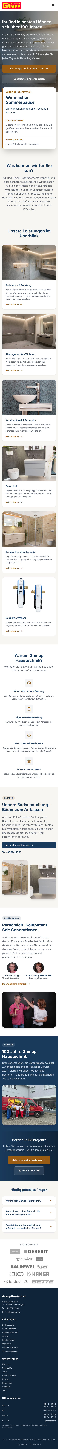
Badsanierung (8, 1325)
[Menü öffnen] (53, 5)
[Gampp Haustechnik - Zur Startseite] (11, 5)
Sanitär (5, 1336)
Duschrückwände (10, 1347)
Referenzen (7, 1383)
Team (4, 1371)
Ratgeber (6, 1387)
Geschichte (7, 1368)
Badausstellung (9, 1375)
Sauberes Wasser (10, 1351)
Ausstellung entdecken (17, 845)
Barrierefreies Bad (10, 1332)
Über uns (6, 1364)
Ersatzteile (6, 1344)
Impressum (22, 1444)
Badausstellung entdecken (29, 78)
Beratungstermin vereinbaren (27, 68)
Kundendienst (8, 1340)
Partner (5, 1379)
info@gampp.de (12, 1312)
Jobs (4, 1390)
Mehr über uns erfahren (14, 984)
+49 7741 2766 (13, 852)
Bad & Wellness (9, 1328)
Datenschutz (35, 1444)
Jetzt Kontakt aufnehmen (27, 1160)
